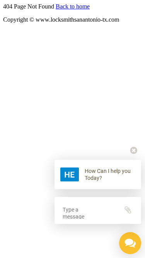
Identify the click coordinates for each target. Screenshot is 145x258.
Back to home (73, 6)
